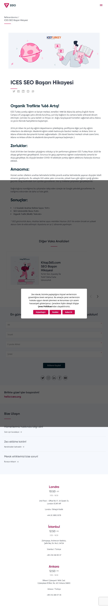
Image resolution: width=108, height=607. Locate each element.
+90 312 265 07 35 (54, 595)
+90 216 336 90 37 (54, 555)
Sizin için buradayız (11, 432)
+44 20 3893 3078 (54, 515)
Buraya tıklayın (10, 462)
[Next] (97, 296)
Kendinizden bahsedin (13, 447)
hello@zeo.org (12, 396)
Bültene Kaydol (54, 365)
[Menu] (101, 5)
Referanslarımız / (11, 17)
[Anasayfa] (10, 5)
